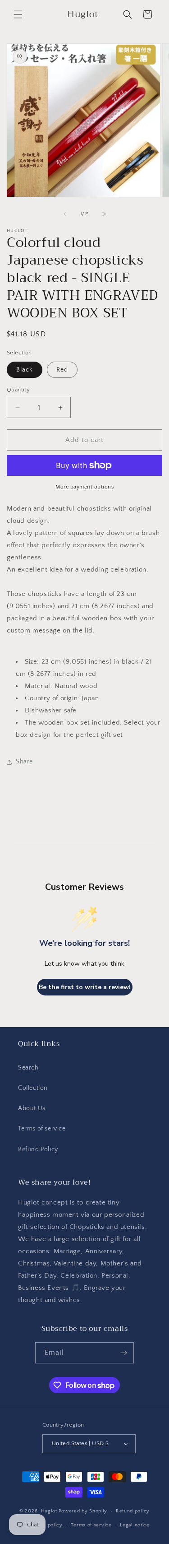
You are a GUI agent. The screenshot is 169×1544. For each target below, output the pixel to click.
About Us (32, 1108)
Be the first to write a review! (85, 987)
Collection (33, 1088)
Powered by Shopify (83, 1511)
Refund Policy (38, 1149)
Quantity (18, 389)
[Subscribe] (123, 1352)
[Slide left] (65, 214)
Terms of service (42, 1128)
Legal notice (134, 1525)
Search (28, 1067)
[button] (18, 14)
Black (24, 369)
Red (62, 369)
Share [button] (24, 761)
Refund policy (133, 1511)
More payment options (84, 487)
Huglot (49, 1511)
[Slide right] (104, 214)
